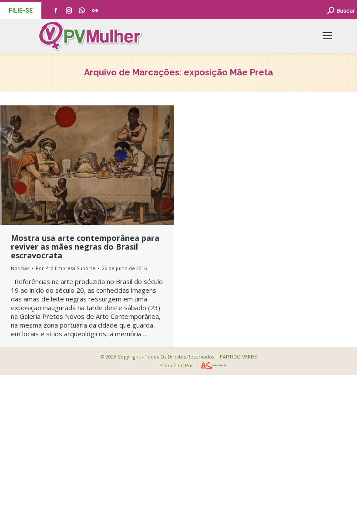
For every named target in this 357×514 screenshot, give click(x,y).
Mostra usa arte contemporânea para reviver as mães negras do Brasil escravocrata (85, 246)
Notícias (20, 268)
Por (65, 268)
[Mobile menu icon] (327, 36)
